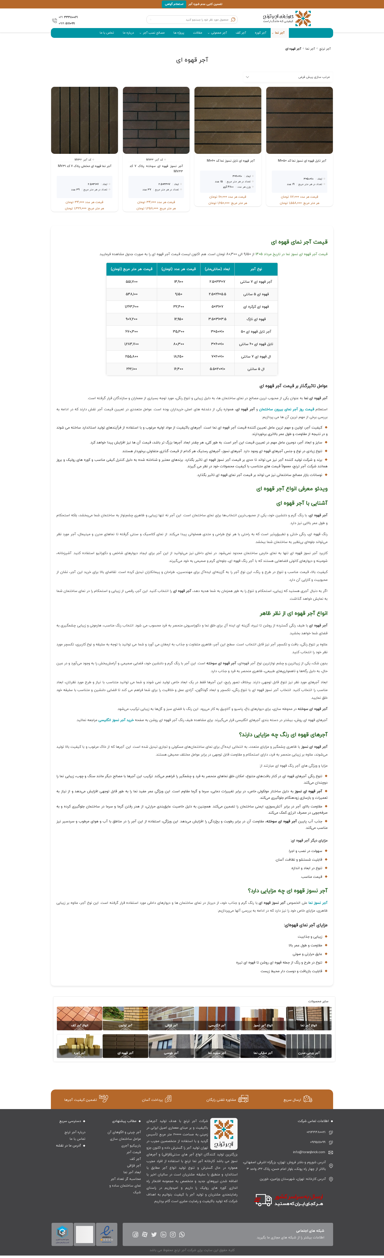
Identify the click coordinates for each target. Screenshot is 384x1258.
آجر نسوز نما (318, 902)
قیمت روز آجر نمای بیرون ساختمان (286, 409)
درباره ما (128, 33)
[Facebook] (135, 1234)
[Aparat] (145, 1234)
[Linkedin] (163, 1234)
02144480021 (316, 1132)
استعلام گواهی (174, 4)
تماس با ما (107, 33)
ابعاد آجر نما (132, 1172)
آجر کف (241, 33)
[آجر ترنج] (287, 20)
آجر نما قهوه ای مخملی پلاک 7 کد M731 (84, 166)
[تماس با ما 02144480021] (53, 20)
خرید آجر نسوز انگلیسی (116, 720)
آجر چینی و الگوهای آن (124, 1132)
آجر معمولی (219, 33)
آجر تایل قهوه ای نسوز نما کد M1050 (302, 161)
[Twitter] (154, 1234)
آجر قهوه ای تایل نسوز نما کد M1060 (231, 161)
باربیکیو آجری (131, 1145)
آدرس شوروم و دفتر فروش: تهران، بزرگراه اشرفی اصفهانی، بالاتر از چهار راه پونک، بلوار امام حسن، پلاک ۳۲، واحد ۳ (284, 1165)
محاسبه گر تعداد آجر (126, 1179)
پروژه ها (179, 33)
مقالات (197, 33)
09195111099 (317, 1142)
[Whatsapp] (182, 1234)
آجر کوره (260, 33)
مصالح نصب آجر (154, 33)
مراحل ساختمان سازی (125, 1139)
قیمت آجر (133, 1152)
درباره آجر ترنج (74, 1132)
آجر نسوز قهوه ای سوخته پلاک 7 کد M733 (156, 169)
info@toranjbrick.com (309, 1152)
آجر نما (279, 33)
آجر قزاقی (134, 1165)
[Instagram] (173, 1234)
